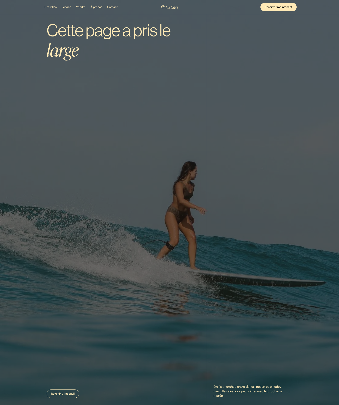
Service (66, 7)
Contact (112, 7)
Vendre (80, 7)
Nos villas (50, 7)
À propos (96, 7)
